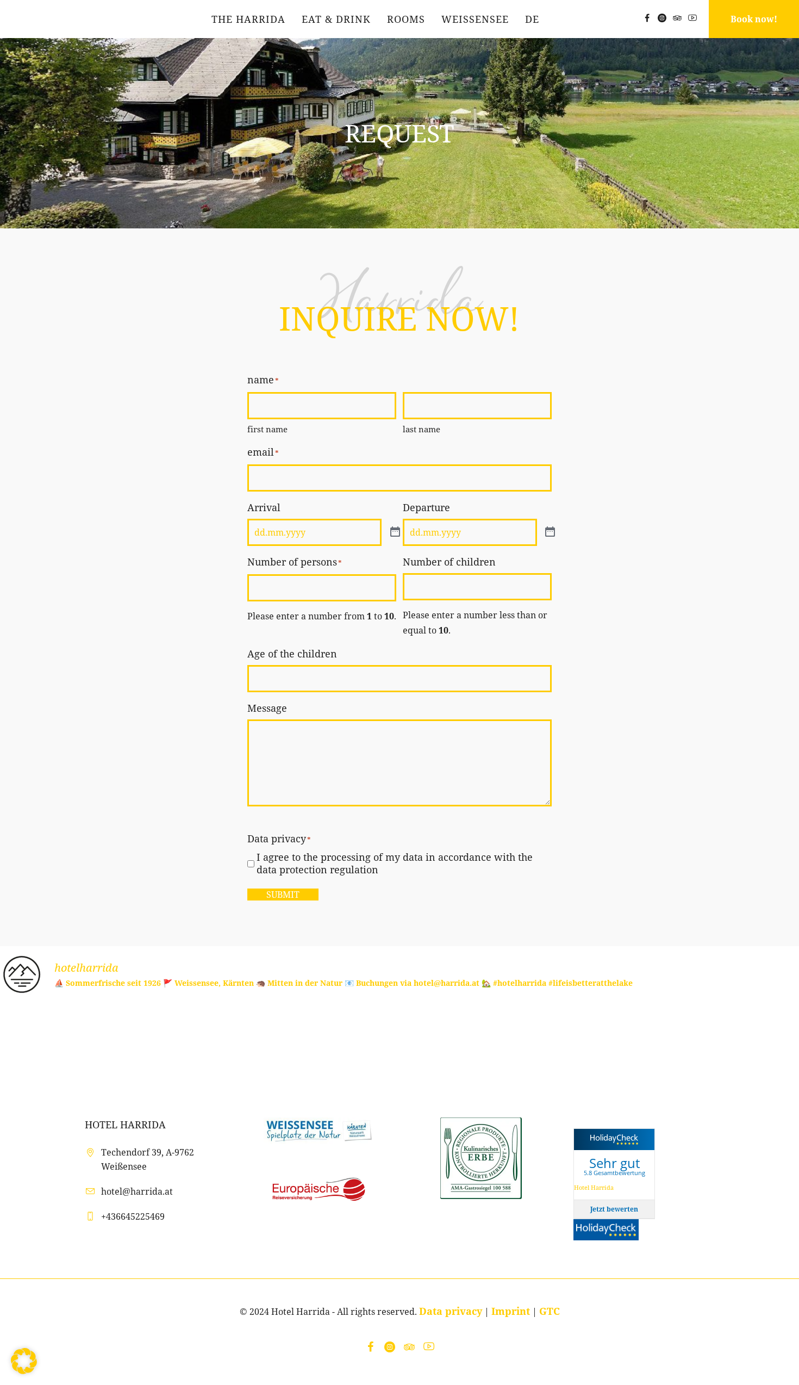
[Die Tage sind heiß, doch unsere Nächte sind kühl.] (466, 1046)
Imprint (510, 1311)
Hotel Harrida (594, 1187)
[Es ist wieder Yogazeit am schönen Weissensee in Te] (66, 1046)
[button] (24, 1361)
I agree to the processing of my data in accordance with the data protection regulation (395, 863)
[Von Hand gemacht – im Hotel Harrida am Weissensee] (199, 1046)
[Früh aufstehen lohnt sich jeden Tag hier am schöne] (732, 1046)
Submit (282, 894)
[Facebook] (646, 18)
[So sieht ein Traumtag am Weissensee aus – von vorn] (333, 1046)
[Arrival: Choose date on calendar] (395, 532)
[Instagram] (662, 18)
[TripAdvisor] (677, 18)
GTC (549, 1311)
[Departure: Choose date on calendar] (550, 532)
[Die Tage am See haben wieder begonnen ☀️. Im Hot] (599, 1046)
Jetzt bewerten (614, 1209)
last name (421, 429)
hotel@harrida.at (137, 1191)
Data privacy (450, 1311)
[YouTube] (692, 18)
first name (267, 429)
